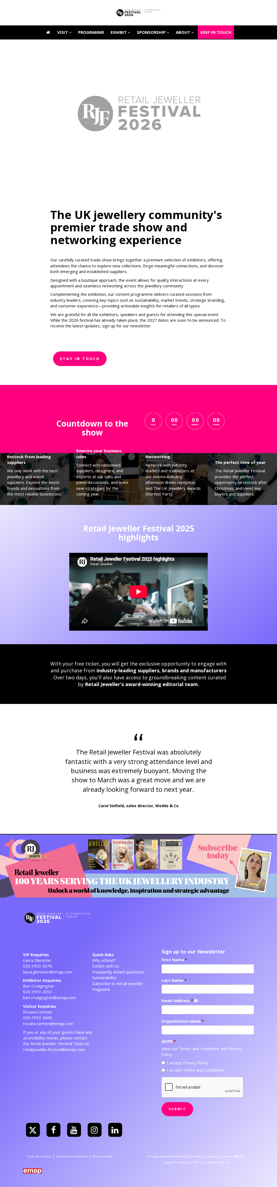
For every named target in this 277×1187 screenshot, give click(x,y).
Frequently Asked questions (118, 972)
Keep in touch (215, 6)
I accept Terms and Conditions (195, 1070)
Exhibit (119, 32)
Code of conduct (39, 1156)
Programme (91, 6)
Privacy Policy (102, 1156)
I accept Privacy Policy (187, 1062)
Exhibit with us (105, 966)
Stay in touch (80, 358)
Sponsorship (152, 32)
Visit (63, 6)
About (183, 6)
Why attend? (104, 960)
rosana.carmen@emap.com (48, 1023)
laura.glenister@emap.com (47, 972)
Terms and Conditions (199, 1048)
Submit (177, 1109)
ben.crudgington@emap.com (49, 997)
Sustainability (104, 977)
